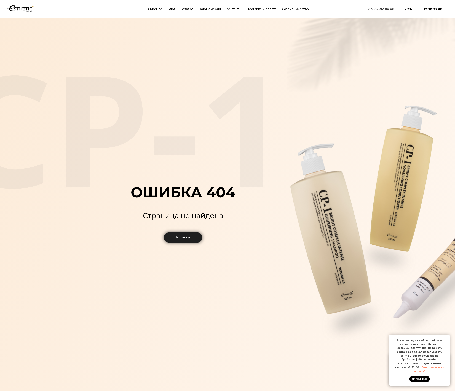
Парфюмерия (210, 9)
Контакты (233, 9)
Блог (171, 9)
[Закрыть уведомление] (447, 337)
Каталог (187, 9)
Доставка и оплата (262, 9)
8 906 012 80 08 (381, 9)
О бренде (154, 9)
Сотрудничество (295, 9)
